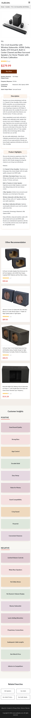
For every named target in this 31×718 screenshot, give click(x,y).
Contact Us (10, 708)
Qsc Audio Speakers (23, 697)
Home (2, 7)
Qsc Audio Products (8, 697)
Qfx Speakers (7, 691)
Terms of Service (25, 708)
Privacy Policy (16, 708)
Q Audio (7, 7)
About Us (3, 708)
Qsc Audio (23, 691)
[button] (28, 24)
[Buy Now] (15, 258)
